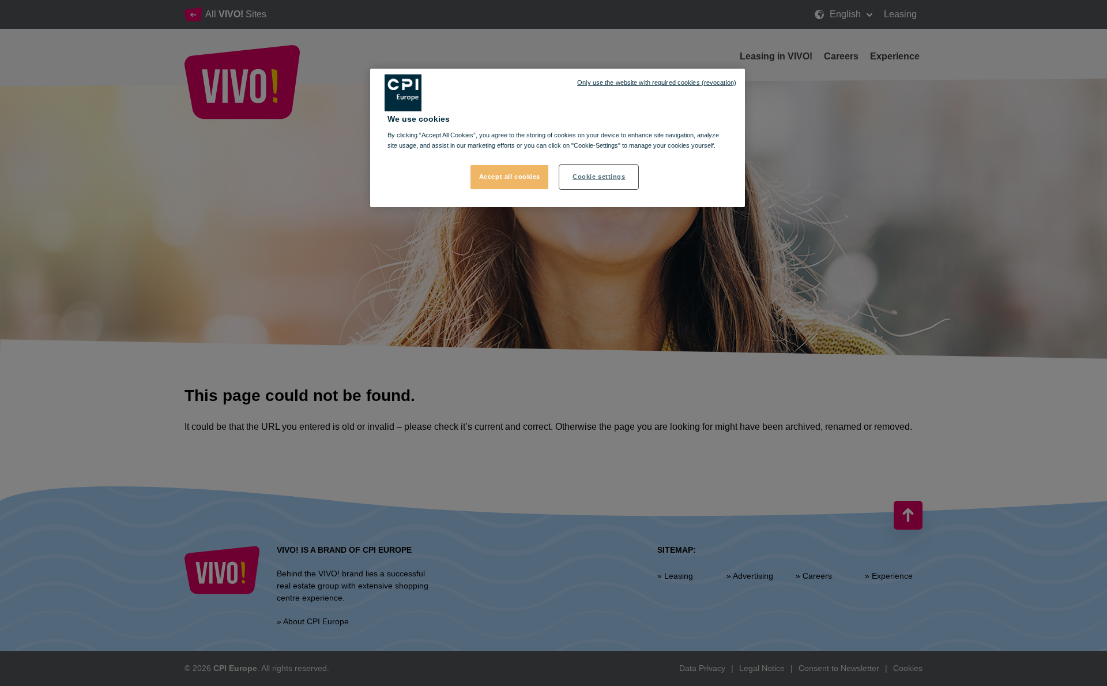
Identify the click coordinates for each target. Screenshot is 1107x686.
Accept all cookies (509, 176)
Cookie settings (599, 176)
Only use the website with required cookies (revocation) (656, 82)
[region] (557, 138)
